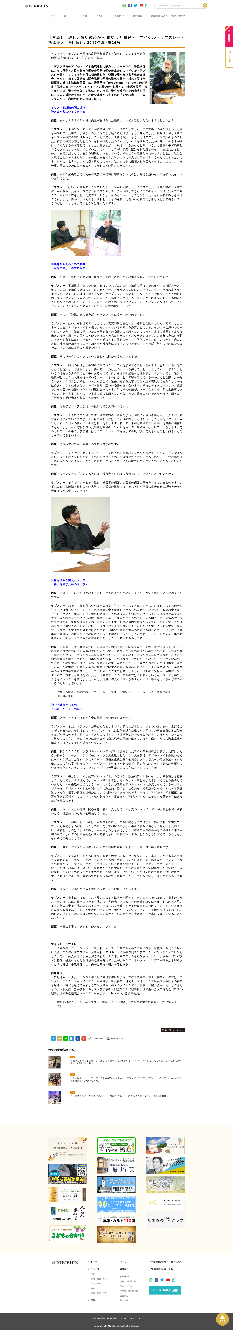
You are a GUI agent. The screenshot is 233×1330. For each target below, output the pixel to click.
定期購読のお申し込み (162, 1269)
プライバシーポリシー (130, 1318)
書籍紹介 (124, 1269)
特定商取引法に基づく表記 (105, 1318)
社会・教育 (96, 1283)
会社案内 (124, 1295)
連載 (93, 1300)
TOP (222, 1321)
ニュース (95, 1269)
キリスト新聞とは (128, 1281)
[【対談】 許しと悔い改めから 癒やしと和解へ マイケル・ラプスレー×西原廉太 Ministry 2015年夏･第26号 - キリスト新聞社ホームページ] (71, 1040)
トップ (94, 1261)
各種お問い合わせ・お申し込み (166, 1261)
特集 (93, 1273)
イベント (124, 1261)
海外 (93, 1288)
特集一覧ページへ (171, 1030)
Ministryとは (126, 1286)
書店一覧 (124, 1300)
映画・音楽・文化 (99, 1293)
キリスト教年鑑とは (129, 1290)
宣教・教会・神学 (99, 1278)
